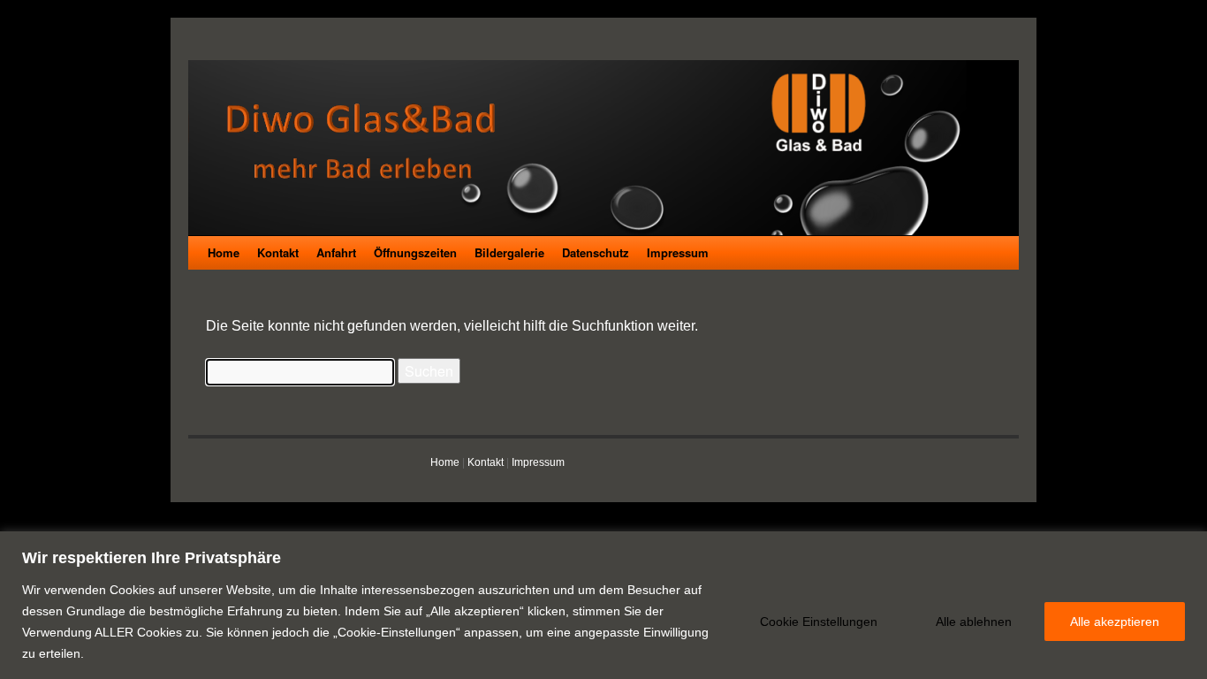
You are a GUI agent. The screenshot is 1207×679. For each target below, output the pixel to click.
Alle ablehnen (974, 621)
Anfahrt (336, 252)
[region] (603, 605)
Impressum (678, 252)
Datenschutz (595, 252)
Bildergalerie (509, 252)
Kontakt (278, 252)
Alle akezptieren (1114, 621)
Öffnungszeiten (415, 252)
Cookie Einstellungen (818, 621)
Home (223, 252)
